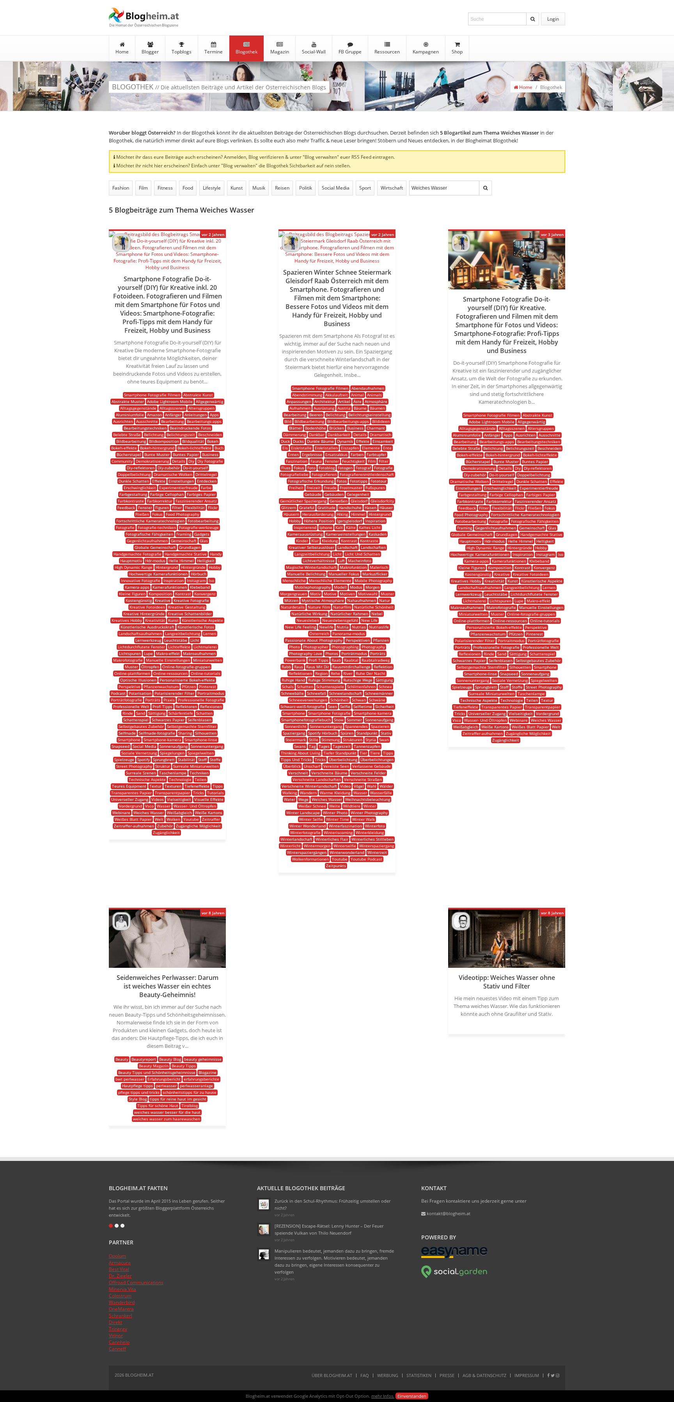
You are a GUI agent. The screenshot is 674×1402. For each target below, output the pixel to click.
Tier (363, 753)
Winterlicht (290, 845)
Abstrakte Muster (128, 401)
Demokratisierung (152, 461)
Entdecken (206, 481)
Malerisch (379, 567)
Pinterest (207, 686)
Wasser (163, 806)
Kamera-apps (137, 587)
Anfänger (173, 414)
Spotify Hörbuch (322, 733)
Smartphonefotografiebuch (306, 719)
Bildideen (381, 421)
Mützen (291, 600)
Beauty (121, 1059)
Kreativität (155, 620)
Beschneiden (210, 434)
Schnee (385, 686)
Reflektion (383, 666)
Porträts (152, 700)
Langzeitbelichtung (182, 633)
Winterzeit (377, 852)
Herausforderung (317, 514)
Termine (213, 51)
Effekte (158, 481)
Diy (191, 461)
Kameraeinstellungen (345, 534)
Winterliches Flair (332, 839)
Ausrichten (123, 421)
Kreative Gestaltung (186, 607)
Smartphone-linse (200, 739)
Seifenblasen (199, 719)
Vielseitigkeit (179, 799)
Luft (341, 560)
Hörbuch (198, 574)
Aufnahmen (299, 408)
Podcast (118, 693)
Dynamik (345, 441)
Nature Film (319, 607)
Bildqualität (193, 441)
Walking (289, 792)
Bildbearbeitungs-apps (348, 421)
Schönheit (339, 700)
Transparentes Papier (131, 792)
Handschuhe (350, 507)
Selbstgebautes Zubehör (141, 726)
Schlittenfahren (361, 686)
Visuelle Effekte (208, 799)
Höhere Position (319, 521)
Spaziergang (294, 733)
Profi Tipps (162, 706)
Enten (293, 454)
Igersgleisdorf (349, 521)
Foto (311, 467)
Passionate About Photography (313, 640)
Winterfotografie (305, 832)
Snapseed (120, 746)
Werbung (387, 1375)
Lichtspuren (130, 653)
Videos (157, 799)
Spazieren (380, 726)
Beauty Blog (170, 1059)
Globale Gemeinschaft (155, 547)
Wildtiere (351, 806)
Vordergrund (130, 806)
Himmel (358, 514)
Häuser (386, 507)
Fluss (286, 467)
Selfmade (127, 733)
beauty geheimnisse (203, 1059)
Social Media (335, 188)
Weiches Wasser (148, 812)
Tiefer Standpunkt (340, 753)
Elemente (371, 448)
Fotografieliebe (294, 474)
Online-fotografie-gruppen (186, 666)
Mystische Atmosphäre (323, 600)
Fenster (145, 507)
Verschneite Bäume (329, 773)
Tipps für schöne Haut (157, 1105)
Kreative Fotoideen (147, 607)
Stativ (386, 733)
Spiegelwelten (201, 753)
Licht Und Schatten (362, 554)
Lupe (148, 653)
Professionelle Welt (131, 706)
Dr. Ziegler (120, 1275)
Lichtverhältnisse (319, 560)
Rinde (127, 713)
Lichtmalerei (205, 647)
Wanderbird (122, 1302)
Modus (356, 587)
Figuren (162, 507)
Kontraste (369, 540)
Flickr (213, 507)
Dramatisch (380, 434)
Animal (357, 395)
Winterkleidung (370, 832)
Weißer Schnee (312, 806)
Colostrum (120, 1295)
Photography (373, 647)
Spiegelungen (172, 753)
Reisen (282, 188)
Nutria (343, 627)
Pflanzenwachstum (161, 686)
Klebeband (200, 587)
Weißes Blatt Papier (133, 819)
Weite (334, 806)
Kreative (162, 600)
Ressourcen (387, 51)
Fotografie (125, 527)
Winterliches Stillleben (372, 839)
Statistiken (418, 1375)
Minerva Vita (122, 1289)
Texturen (173, 786)
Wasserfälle (381, 792)
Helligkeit (206, 560)
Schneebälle (292, 693)
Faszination (296, 461)
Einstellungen (181, 481)
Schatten (204, 713)
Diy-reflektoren (140, 467)
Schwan (359, 700)
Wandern (308, 792)
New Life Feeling (300, 627)
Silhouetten (205, 733)
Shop (457, 51)
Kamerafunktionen (170, 587)
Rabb (286, 666)
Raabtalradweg (376, 660)
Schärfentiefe (180, 713)
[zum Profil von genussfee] (264, 1229)
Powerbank (295, 660)
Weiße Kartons (208, 812)
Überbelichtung (343, 759)
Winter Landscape (303, 812)
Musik (258, 188)
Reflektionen (300, 673)
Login (553, 19)
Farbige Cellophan (167, 494)
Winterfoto (375, 826)
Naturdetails (293, 607)
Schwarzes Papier (168, 719)
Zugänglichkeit (166, 832)
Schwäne (377, 700)
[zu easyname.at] (454, 1256)
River (348, 673)
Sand (140, 713)
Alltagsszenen (172, 408)
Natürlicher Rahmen (349, 613)
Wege (303, 799)
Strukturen (352, 739)
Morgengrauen (293, 593)
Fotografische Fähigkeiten (149, 534)
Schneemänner (379, 693)
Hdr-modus (155, 560)
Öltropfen (150, 666)
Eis (285, 448)
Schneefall (316, 693)
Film (143, 188)
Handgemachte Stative (186, 554)
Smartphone (129, 739)
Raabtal (351, 660)
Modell (340, 587)
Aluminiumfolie (130, 414)
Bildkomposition (164, 441)
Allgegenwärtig (209, 401)
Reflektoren (186, 706)
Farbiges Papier (201, 494)
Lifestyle (212, 188)
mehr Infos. (382, 1396)
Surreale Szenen (141, 773)
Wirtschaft (392, 188)
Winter (370, 806)
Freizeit (314, 487)
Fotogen (345, 467)
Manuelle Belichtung (306, 574)
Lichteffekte (179, 647)
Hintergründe (193, 567)
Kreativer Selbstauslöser (311, 547)
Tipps (218, 786)
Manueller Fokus (343, 574)
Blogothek (246, 51)
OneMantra (121, 1309)
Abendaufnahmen (367, 388)
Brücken (336, 428)
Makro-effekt (168, 653)
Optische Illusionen (138, 680)
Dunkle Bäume (320, 441)
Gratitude (326, 507)
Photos (331, 653)
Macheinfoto (359, 560)
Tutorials (215, 792)
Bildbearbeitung (131, 441)
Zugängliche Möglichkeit (198, 826)
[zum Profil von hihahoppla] (264, 1254)
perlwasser (166, 1085)
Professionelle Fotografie (201, 700)
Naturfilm (342, 607)
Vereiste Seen (336, 766)
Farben (357, 454)
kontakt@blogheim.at (448, 1213)
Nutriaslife (379, 627)
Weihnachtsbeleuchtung (367, 799)
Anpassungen (299, 401)
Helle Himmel (181, 560)
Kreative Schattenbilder (190, 613)
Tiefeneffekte (196, 786)
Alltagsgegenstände (138, 408)
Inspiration (173, 580)
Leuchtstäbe (175, 640)
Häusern (291, 514)
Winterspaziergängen (306, 852)
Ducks (298, 441)
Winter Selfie (311, 819)
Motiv (315, 593)
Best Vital (119, 1269)
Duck (285, 441)
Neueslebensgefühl (340, 620)
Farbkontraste (131, 501)
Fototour (379, 481)
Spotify (143, 759)
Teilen (200, 779)
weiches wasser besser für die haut (167, 1112)
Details (178, 461)
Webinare (121, 812)
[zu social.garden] (454, 1276)
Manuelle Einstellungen (168, 660)
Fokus (157, 514)
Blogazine (207, 1072)
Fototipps (358, 481)
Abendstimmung (307, 395)
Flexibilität (195, 507)
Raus (298, 666)
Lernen (209, 633)
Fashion (120, 188)
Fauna (316, 461)
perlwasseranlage (196, 1085)
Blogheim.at (144, 15)
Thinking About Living (300, 753)
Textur (155, 786)
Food (188, 188)
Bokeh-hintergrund (157, 448)
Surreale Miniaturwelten (196, 766)
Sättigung (156, 713)
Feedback (126, 507)
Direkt (115, 1322)
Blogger (150, 51)
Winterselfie (344, 845)
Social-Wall (314, 51)
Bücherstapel (129, 454)
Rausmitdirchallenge (351, 666)
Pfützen (189, 686)
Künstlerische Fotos (195, 627)
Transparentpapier (172, 792)
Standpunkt (367, 733)
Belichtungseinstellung (369, 414)
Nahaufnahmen (361, 600)
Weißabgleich (179, 812)
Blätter (295, 428)
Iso (211, 580)
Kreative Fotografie (191, 600)
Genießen (339, 501)
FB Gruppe (350, 51)
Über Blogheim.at (332, 1375)
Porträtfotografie (126, 700)
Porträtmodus (354, 653)
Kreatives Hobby (127, 620)
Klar (315, 540)
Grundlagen (189, 547)
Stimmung (330, 739)
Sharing (185, 733)
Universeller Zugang (129, 799)
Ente (387, 448)
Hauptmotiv (131, 560)
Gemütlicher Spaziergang (303, 501)
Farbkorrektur (159, 501)
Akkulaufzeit (336, 395)
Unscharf (312, 766)
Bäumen (377, 408)
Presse (447, 1375)
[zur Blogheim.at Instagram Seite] (557, 1375)
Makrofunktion (353, 567)
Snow (339, 719)
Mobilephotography (312, 587)
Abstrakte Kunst (198, 395)
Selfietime (362, 706)
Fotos (342, 481)
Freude (330, 487)
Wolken (173, 819)
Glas (204, 540)
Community (122, 461)
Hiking (342, 514)
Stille (313, 739)
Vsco (149, 806)
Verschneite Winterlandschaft (309, 786)
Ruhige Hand (293, 680)
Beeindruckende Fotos (190, 428)
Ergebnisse (312, 454)
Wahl (371, 786)
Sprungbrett (164, 759)
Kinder (302, 540)
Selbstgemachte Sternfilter (191, 726)
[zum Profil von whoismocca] (121, 928)
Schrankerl (120, 1315)
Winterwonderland (347, 852)
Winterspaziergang (376, 845)
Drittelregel (206, 474)
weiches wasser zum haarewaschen (166, 1119)
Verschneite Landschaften (317, 779)
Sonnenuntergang (207, 746)
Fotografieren (324, 474)
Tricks (198, 792)
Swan (384, 739)
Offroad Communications (136, 1282)
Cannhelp (119, 1342)
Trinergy (118, 1329)
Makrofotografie (128, 660)
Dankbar (317, 434)
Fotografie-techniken (157, 527)
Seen (332, 706)
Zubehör (165, 826)
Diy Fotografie (210, 461)
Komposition (160, 593)
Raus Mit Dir (317, 666)
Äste (357, 401)
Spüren (347, 733)
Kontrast (183, 593)
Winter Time (337, 819)
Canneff (117, 1348)
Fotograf (363, 467)
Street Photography (134, 766)
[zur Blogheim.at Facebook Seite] (548, 1375)
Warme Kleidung (335, 792)
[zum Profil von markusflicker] (121, 250)
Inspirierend (305, 527)
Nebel (377, 613)
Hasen (370, 507)
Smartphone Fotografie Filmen (152, 395)
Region (321, 673)
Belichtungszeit (181, 434)
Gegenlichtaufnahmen (147, 540)
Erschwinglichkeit (140, 487)
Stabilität (186, 759)
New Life (369, 620)
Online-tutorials (205, 673)
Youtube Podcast (366, 859)
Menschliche (294, 580)
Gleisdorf (359, 501)
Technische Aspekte (147, 779)
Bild (287, 421)
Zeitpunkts (336, 865)
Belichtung (153, 434)
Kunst (237, 188)
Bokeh (212, 441)
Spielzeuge (124, 759)
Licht (194, 640)
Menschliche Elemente (330, 580)
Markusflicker (374, 574)
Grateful (306, 507)
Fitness (165, 188)
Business (210, 454)
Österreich (319, 633)
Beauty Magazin (153, 1065)
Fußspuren (375, 487)
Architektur (324, 401)
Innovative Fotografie (140, 580)
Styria (370, 739)
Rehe (335, 673)
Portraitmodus (210, 693)
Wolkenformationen (310, 859)
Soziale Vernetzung (139, 753)
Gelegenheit (358, 494)
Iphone (325, 527)
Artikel (344, 401)
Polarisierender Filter (174, 693)
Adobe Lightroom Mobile (170, 401)
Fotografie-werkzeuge (199, 527)
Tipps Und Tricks (296, 759)
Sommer (354, 719)
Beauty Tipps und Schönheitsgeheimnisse (156, 1072)
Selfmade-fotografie (157, 733)
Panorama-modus (348, 633)
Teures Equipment (129, 786)
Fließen (142, 514)
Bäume (360, 408)
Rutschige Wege (357, 680)
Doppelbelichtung (134, 474)
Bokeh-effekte (124, 448)
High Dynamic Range (134, 567)
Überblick (292, 766)
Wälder (386, 786)
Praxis (169, 700)
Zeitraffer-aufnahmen (134, 826)
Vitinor (116, 1335)
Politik (305, 188)
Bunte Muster (157, 454)
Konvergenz (205, 593)
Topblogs (182, 51)
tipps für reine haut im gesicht (178, 1099)
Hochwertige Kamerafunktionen (158, 574)
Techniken (199, 773)
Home (122, 51)
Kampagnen (426, 51)
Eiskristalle (301, 448)
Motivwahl (368, 593)
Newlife (326, 627)
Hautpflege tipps (137, 1085)
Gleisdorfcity (382, 501)
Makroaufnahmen (199, 653)
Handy (216, 554)
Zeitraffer (211, 819)
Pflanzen (381, 640)
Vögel (359, 786)
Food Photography (182, 514)
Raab (336, 660)
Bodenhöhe (315, 428)
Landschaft (347, 547)
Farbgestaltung (133, 494)
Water (289, 799)
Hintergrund (167, 567)
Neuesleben (307, 620)
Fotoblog (327, 467)
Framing (183, 534)
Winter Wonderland (307, 826)
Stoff (202, 759)
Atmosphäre (376, 401)
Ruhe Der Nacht (370, 673)
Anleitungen (195, 414)
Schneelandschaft (345, 693)
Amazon (154, 414)
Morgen (372, 587)
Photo (294, 647)
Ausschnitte (147, 421)
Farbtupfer (376, 454)
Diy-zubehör (169, 467)
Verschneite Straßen (363, 779)
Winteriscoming (338, 832)
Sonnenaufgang (174, 746)
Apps (214, 414)
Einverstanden (411, 1396)
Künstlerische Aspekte (202, 620)
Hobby (214, 567)
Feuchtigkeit (353, 461)
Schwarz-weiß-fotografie (302, 706)
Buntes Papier (186, 454)
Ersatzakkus (336, 454)
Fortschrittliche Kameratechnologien (150, 521)
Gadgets (201, 534)
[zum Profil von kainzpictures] (461, 928)
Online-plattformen (132, 673)
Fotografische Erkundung (310, 481)
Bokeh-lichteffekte (194, 448)
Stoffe (215, 759)
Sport (365, 188)
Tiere (375, 753)
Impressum (526, 1375)
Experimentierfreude (178, 487)
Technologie (180, 779)
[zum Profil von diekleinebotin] (264, 1204)
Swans (300, 746)
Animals (374, 395)
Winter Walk (363, 819)
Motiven (347, 593)
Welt (159, 819)
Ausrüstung (324, 408)
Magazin (279, 51)
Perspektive (129, 686)
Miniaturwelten (207, 660)
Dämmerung (294, 434)
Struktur (162, 766)
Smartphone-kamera (162, 739)
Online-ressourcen (170, 673)
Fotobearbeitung (203, 521)
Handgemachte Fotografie (137, 554)
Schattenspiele (330, 686)
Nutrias (359, 627)
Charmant (376, 428)
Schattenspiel (136, 719)
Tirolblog (189, 1105)
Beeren (316, 414)
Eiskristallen (326, 448)
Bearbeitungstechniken (145, 428)
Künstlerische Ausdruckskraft (147, 627)
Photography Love (305, 653)
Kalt (339, 527)
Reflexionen (211, 706)
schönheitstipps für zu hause (189, 1092)
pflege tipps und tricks (139, 1092)
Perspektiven (358, 640)
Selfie (345, 706)
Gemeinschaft (184, 540)
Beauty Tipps (184, 1065)
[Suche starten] (533, 18)
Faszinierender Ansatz (196, 501)
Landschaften (373, 547)
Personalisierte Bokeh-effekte (187, 680)
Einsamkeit (382, 441)
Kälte (351, 527)
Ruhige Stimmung (324, 680)
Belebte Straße (127, 434)
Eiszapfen (350, 448)
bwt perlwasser (129, 1079)
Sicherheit (384, 706)
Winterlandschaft (296, 839)
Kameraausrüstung (305, 534)
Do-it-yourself (195, 467)
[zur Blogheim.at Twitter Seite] (553, 1375)
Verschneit (298, 773)
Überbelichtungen (377, 759)
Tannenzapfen (367, 746)
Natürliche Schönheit (374, 607)
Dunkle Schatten (134, 481)
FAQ (364, 1375)
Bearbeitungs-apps (204, 421)
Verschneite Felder (368, 773)
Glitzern (288, 507)
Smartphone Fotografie (329, 713)
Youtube (191, 819)
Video (345, 786)
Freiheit (296, 487)
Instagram (196, 580)
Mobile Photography (373, 580)
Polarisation (140, 693)
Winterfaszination (345, 826)
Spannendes (356, 726)
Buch (219, 448)
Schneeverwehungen (308, 700)
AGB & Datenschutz (484, 1375)
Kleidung (330, 540)
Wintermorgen (317, 845)
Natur (384, 600)
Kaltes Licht (370, 527)
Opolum (117, 1256)
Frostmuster (351, 487)
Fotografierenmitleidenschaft (367, 474)
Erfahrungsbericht (164, 1079)
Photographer (315, 647)
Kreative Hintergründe (144, 613)
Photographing (345, 647)
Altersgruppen (201, 408)
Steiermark (296, 739)
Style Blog (138, 1099)
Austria (344, 408)
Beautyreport (143, 1059)
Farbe (206, 487)
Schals (288, 686)
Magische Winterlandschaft (311, 567)
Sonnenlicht (296, 726)
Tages (324, 746)
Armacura (120, 1262)
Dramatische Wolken (173, 474)
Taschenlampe (172, 773)
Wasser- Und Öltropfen (195, 806)
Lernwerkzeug (148, 640)
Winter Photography (369, 812)
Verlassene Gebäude (371, 766)
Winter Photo (335, 812)
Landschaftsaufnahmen (140, 633)
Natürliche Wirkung (309, 613)
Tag (312, 746)
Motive (330, 593)
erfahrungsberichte (201, 1079)
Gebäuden (334, 494)
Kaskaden (378, 534)
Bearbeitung (172, 421)
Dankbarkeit (339, 434)
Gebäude (313, 494)
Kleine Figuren (132, 593)
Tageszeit (342, 746)
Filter (177, 507)
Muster (131, 666)
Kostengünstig (139, 600)
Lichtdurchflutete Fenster (141, 647)
